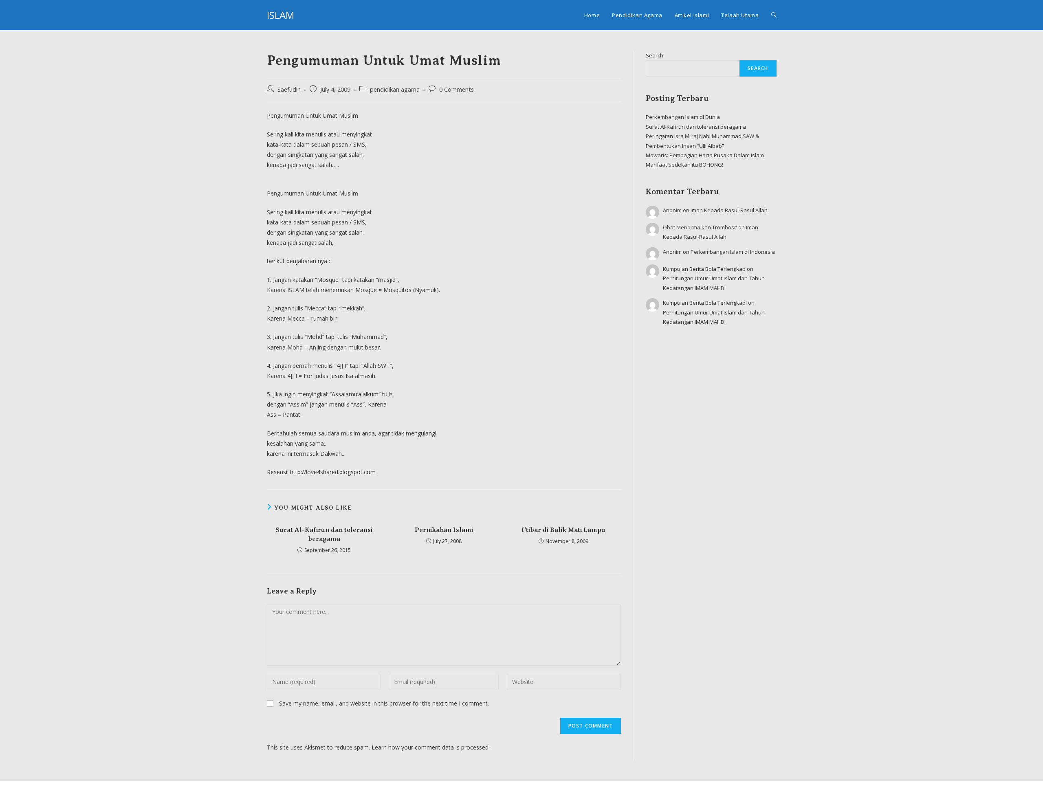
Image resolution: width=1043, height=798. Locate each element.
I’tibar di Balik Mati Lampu (563, 530)
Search (654, 55)
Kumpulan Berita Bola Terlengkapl (705, 302)
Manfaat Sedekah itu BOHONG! (684, 164)
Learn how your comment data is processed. (431, 747)
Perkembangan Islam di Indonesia (733, 251)
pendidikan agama (395, 89)
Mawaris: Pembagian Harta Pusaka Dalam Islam (705, 155)
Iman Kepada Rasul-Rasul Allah (729, 210)
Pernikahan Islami (444, 530)
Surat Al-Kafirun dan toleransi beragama (323, 534)
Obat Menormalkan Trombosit (700, 227)
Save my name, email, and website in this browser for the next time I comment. (384, 703)
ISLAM (280, 15)
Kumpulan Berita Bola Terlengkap (704, 269)
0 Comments (456, 89)
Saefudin (289, 89)
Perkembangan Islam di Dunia (683, 117)
